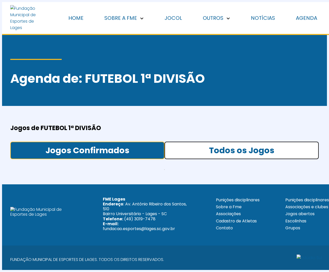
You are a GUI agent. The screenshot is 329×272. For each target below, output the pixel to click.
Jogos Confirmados (87, 150)
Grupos (292, 227)
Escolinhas (295, 221)
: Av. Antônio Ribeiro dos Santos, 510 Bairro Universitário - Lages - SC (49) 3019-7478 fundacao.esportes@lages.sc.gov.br (145, 214)
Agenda (306, 18)
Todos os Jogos (241, 150)
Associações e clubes (306, 206)
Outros (214, 18)
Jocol (173, 18)
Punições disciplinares (238, 199)
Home (76, 18)
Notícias (263, 18)
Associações (228, 213)
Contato (224, 227)
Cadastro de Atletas (236, 221)
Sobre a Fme (229, 206)
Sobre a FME (121, 18)
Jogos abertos (300, 213)
